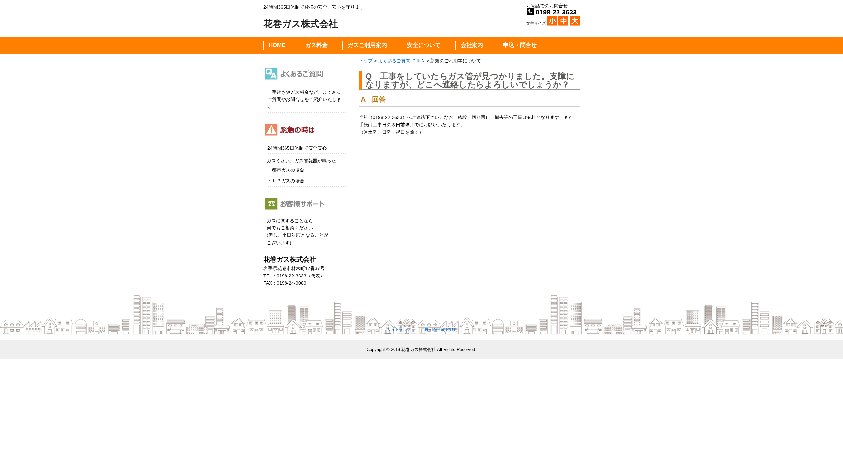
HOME (277, 45)
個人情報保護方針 (440, 329)
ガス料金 (316, 45)
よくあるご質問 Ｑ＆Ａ (401, 60)
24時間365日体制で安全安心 (297, 148)
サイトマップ (399, 329)
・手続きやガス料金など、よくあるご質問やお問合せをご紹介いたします (304, 100)
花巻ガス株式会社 (300, 24)
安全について (424, 45)
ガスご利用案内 (367, 45)
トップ (366, 60)
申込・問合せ (520, 45)
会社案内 (472, 45)
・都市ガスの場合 (285, 169)
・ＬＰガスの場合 (285, 180)
